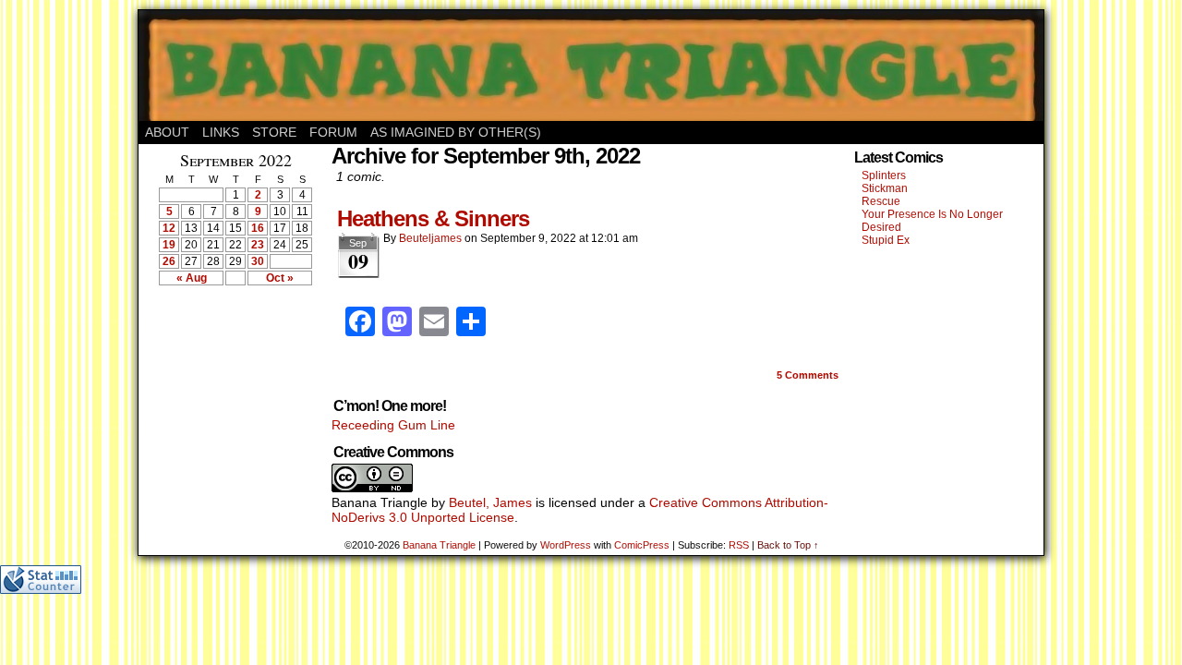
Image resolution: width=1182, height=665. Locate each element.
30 (257, 261)
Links (220, 132)
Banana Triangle (439, 544)
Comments (807, 375)
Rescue (881, 201)
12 (169, 228)
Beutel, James (490, 502)
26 (169, 261)
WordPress (565, 544)
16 (257, 228)
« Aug (191, 278)
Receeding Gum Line (393, 424)
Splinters (884, 175)
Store (274, 132)
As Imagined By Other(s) (455, 132)
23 (257, 244)
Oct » (280, 278)
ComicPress (641, 544)
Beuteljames (430, 238)
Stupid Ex (886, 240)
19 (169, 244)
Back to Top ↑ (788, 544)
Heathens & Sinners (433, 218)
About (167, 132)
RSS (739, 544)
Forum (333, 132)
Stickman (885, 188)
